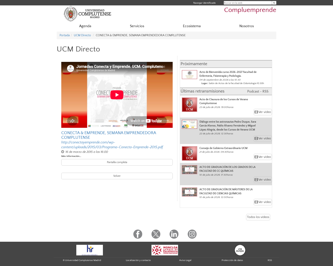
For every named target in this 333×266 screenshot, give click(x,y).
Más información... (71, 156)
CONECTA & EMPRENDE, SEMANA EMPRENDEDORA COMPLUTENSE (108, 135)
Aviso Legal (185, 260)
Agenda (85, 26)
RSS (270, 260)
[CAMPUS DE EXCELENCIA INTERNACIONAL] (164, 250)
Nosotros (246, 26)
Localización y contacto (138, 260)
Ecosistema (192, 26)
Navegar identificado (204, 2)
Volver (117, 176)
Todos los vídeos (258, 217)
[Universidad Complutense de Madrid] (87, 13)
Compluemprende (250, 10)
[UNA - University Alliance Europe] (240, 250)
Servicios (137, 26)
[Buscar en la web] (274, 3)
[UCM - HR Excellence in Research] (89, 250)
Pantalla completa (117, 162)
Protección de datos (232, 260)
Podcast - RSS (257, 91)
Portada (65, 35)
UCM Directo (82, 35)
